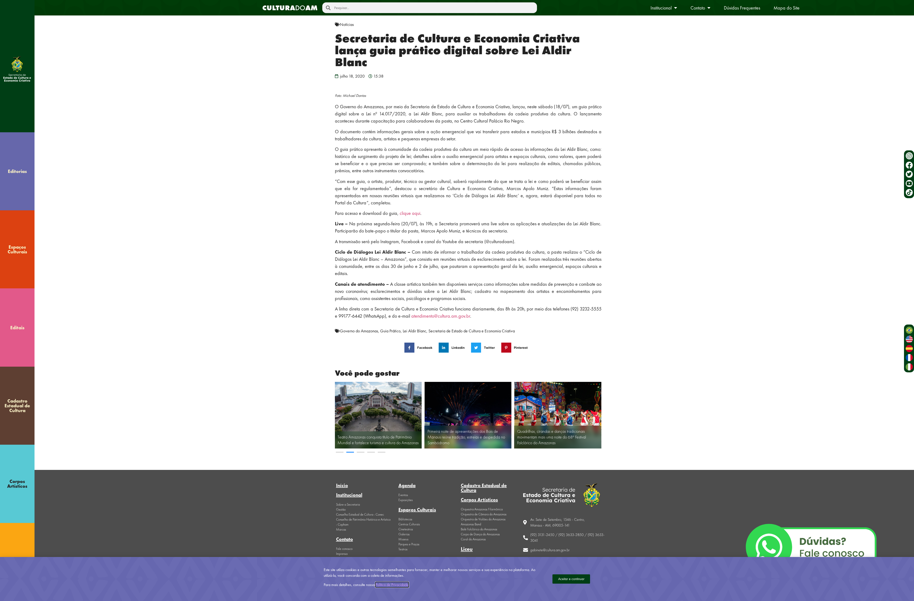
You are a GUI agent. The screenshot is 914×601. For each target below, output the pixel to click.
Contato (697, 8)
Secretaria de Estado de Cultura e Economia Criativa (471, 331)
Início (342, 485)
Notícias (347, 24)
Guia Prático (390, 331)
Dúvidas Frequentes (742, 8)
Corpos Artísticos (17, 483)
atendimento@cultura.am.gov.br (440, 316)
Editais (17, 328)
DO (290, 7)
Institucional (661, 8)
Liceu (467, 549)
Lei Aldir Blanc (414, 331)
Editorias (17, 171)
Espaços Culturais (17, 249)
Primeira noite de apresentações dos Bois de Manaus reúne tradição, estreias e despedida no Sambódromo (466, 437)
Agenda (407, 485)
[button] (339, 452)
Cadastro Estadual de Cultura (17, 406)
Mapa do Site (787, 8)
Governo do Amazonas (359, 331)
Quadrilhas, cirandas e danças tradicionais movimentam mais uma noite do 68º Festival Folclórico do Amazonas (551, 437)
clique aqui (410, 213)
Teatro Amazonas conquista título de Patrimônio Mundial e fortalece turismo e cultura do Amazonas (378, 439)
